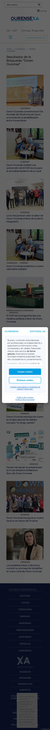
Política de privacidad (25, 399)
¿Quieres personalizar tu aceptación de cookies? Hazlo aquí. (25, 388)
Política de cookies (25, 397)
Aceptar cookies (25, 372)
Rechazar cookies (25, 380)
